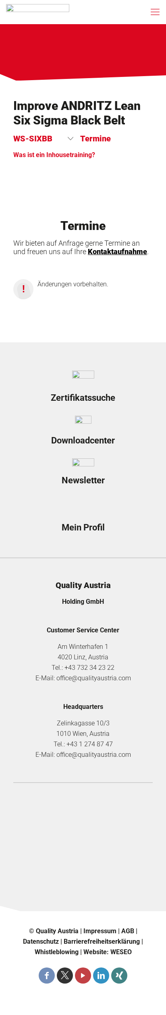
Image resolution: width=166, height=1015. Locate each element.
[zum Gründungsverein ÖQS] (83, 863)
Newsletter (83, 480)
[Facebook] (47, 975)
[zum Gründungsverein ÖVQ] (83, 892)
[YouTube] (83, 975)
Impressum (99, 931)
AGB (127, 931)
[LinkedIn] (101, 975)
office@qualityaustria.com (93, 678)
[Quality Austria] (37, 12)
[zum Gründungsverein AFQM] (83, 807)
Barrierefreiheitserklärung (102, 941)
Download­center (83, 440)
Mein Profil (83, 527)
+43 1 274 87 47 (89, 744)
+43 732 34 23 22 (89, 667)
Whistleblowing (57, 952)
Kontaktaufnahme (117, 252)
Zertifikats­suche (83, 398)
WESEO (121, 952)
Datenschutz (41, 941)
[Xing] (119, 975)
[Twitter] (65, 975)
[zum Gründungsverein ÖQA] (83, 835)
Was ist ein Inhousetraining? (54, 155)
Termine (95, 138)
